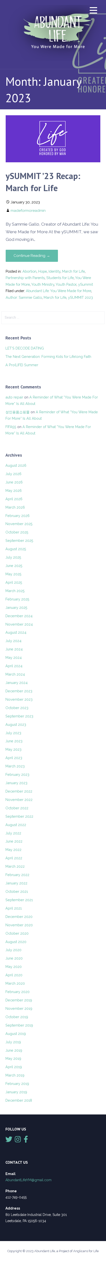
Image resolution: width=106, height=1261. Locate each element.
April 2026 (13, 499)
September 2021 (19, 900)
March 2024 (15, 674)
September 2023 (19, 716)
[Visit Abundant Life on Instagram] (18, 1141)
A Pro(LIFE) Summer (21, 365)
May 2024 (13, 657)
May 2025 (13, 574)
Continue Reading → (32, 255)
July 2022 (13, 833)
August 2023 (15, 724)
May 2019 (13, 1058)
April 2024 (13, 666)
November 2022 (19, 799)
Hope (42, 271)
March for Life (73, 271)
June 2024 (14, 649)
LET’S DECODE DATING (24, 348)
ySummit (85, 284)
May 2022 (13, 849)
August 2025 (15, 549)
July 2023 (13, 733)
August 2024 (15, 632)
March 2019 (14, 1075)
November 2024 (19, 624)
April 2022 (13, 858)
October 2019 (16, 1017)
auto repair (14, 397)
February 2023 (17, 774)
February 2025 (17, 599)
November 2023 (19, 699)
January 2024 (16, 682)
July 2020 (13, 950)
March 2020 (15, 983)
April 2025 (13, 582)
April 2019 (13, 1067)
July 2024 (13, 641)
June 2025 (13, 566)
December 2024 (19, 616)
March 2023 (15, 766)
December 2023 (18, 691)
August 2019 (15, 1033)
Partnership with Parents (25, 278)
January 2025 (16, 607)
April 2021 (13, 908)
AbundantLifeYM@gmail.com (28, 1180)
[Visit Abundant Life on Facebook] (26, 1141)
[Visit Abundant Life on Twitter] (8, 1141)
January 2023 (16, 783)
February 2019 (17, 1083)
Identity (54, 271)
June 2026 (14, 482)
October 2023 (16, 708)
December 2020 (19, 916)
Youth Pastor (66, 284)
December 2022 (18, 791)
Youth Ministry (42, 284)
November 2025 (19, 524)
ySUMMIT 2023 (80, 297)
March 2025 (15, 591)
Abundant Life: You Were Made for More (58, 291)
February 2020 (17, 992)
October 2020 (17, 933)
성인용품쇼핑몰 (17, 412)
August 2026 (15, 465)
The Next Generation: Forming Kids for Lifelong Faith (48, 356)
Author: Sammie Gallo (24, 297)
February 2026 (17, 516)
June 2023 (13, 741)
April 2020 (13, 975)
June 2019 (13, 1050)
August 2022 (15, 825)
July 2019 (13, 1042)
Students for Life (60, 278)
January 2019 (16, 1092)
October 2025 (16, 532)
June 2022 (13, 841)
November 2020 (19, 925)
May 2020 (13, 966)
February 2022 (17, 875)
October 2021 (16, 891)
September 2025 (19, 540)
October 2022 (16, 808)
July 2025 (13, 557)
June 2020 (14, 958)
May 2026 (13, 490)
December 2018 (18, 1100)
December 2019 (18, 1000)
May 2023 (13, 749)
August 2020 (15, 942)
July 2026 (13, 474)
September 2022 (19, 816)
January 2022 (16, 883)
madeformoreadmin (28, 210)
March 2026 (15, 507)
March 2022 (15, 866)
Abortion (29, 271)
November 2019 (18, 1008)
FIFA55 (10, 427)
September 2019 (19, 1025)
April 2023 (13, 758)
